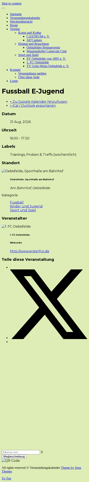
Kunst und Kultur (29, 32)
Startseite (16, 14)
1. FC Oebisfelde (37, 62)
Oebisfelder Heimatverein (43, 47)
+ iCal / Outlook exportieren (33, 106)
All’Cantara (34, 40)
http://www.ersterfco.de (29, 251)
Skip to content (11, 3)
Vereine (15, 29)
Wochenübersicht (21, 21)
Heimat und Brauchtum (33, 44)
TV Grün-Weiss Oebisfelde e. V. (47, 66)
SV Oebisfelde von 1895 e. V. (46, 58)
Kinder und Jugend (26, 206)
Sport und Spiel (28, 55)
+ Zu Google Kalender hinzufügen (38, 102)
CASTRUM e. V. (38, 36)
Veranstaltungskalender (25, 18)
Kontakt (15, 69)
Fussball (17, 202)
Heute (14, 25)
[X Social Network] (48, 338)
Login (14, 81)
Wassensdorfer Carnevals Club (46, 51)
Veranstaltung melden (32, 73)
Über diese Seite (29, 77)
